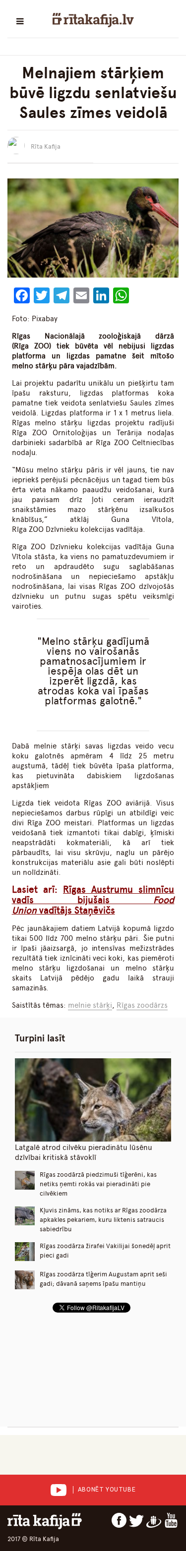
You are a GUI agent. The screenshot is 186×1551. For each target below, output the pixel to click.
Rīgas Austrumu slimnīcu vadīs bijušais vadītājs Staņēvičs (93, 900)
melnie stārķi (90, 1005)
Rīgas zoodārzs (142, 1005)
